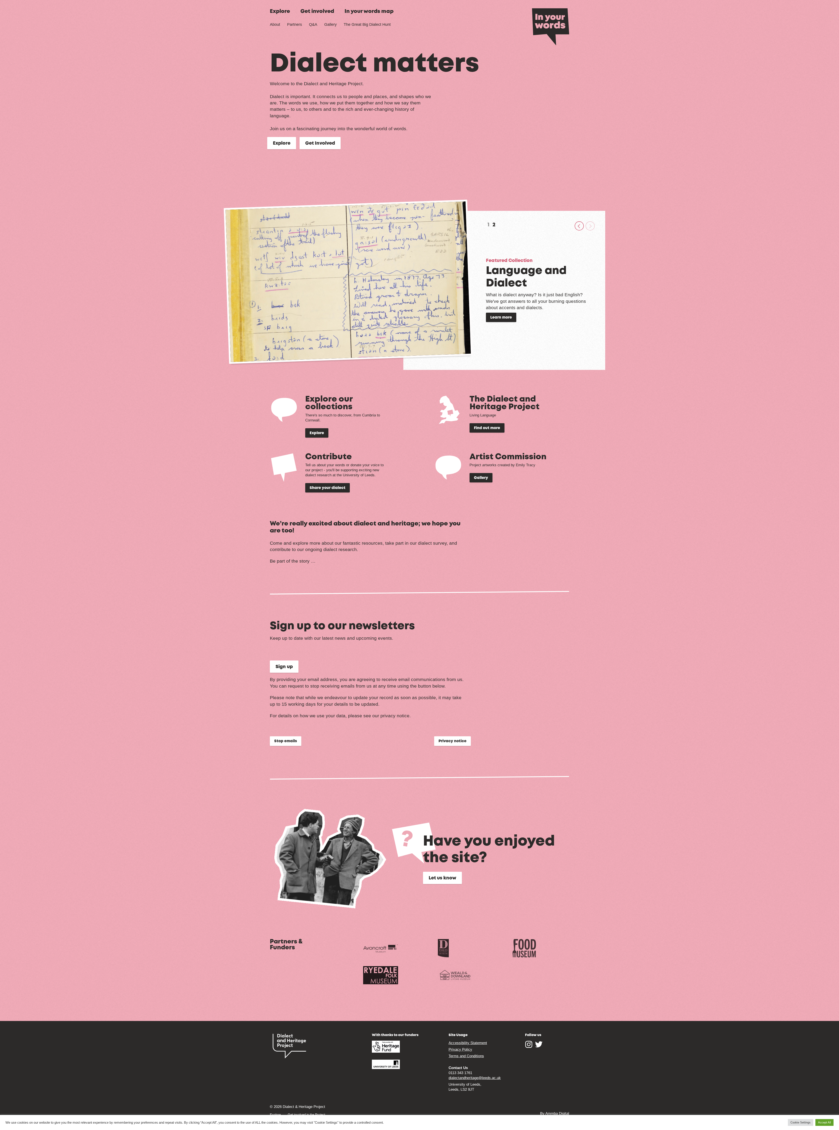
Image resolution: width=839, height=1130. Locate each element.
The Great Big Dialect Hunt (367, 24)
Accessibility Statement (468, 1043)
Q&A (313, 24)
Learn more (501, 317)
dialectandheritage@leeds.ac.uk (475, 1078)
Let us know (442, 878)
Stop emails (285, 741)
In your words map (369, 11)
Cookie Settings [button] (800, 1122)
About (275, 24)
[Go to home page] (550, 26)
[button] (579, 226)
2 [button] (494, 225)
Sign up (284, 667)
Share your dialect (327, 488)
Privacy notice (452, 741)
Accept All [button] (824, 1122)
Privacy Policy (460, 1049)
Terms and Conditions (466, 1056)
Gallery (330, 24)
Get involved (317, 11)
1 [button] (488, 225)
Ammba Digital (557, 1113)
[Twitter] (539, 1046)
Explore (280, 11)
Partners (294, 24)
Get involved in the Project (306, 1114)
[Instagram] (528, 1046)
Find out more (487, 428)
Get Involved (320, 143)
